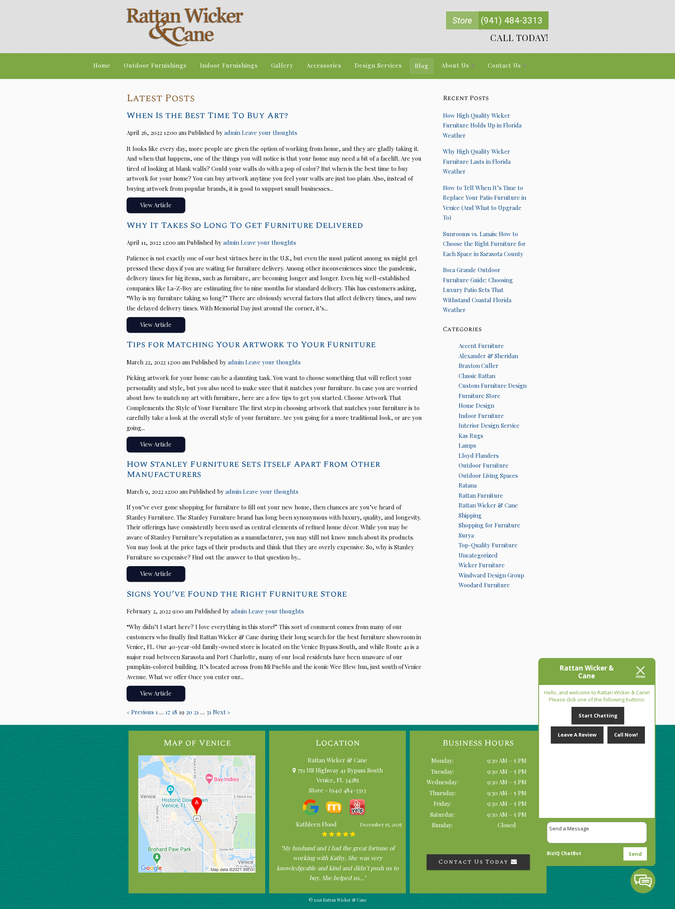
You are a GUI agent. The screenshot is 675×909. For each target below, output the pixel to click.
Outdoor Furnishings (155, 65)
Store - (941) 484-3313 (337, 790)
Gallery (282, 65)
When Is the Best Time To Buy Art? (207, 115)
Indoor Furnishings (229, 65)
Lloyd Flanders (479, 455)
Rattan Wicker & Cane (488, 505)
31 (208, 712)
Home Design (476, 405)
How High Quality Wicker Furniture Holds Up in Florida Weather (482, 125)
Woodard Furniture (484, 585)
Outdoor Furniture (484, 465)
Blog (422, 66)
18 (174, 712)
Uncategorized (478, 555)
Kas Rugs (471, 435)
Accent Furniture (481, 346)
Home (102, 65)
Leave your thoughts (269, 132)
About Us (455, 65)
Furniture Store (479, 396)
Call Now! (626, 734)
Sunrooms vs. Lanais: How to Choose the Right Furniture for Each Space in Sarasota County (484, 244)
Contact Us (504, 65)
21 (196, 712)
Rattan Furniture (481, 495)
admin (232, 132)
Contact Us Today (475, 861)
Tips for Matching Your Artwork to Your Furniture (251, 344)
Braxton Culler (478, 365)
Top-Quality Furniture (488, 545)
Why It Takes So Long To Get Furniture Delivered (245, 225)
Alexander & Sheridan (488, 356)
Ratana (468, 485)
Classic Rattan (477, 376)
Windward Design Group (491, 575)
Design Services (378, 65)
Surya (466, 535)
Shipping (470, 515)
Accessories (324, 65)
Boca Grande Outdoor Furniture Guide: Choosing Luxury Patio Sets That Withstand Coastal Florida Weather (478, 290)
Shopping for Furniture (489, 525)
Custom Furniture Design (493, 385)
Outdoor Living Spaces (488, 475)
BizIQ (553, 853)
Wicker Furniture (482, 565)
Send (635, 853)
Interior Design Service (489, 425)
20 (189, 712)
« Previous (140, 712)
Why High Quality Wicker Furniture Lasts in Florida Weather (477, 161)
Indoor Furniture (481, 416)
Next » (221, 712)
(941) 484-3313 (497, 20)
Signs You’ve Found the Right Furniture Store (237, 594)
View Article (155, 205)
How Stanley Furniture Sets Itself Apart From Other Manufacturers (253, 469)
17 (167, 712)
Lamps (467, 445)
